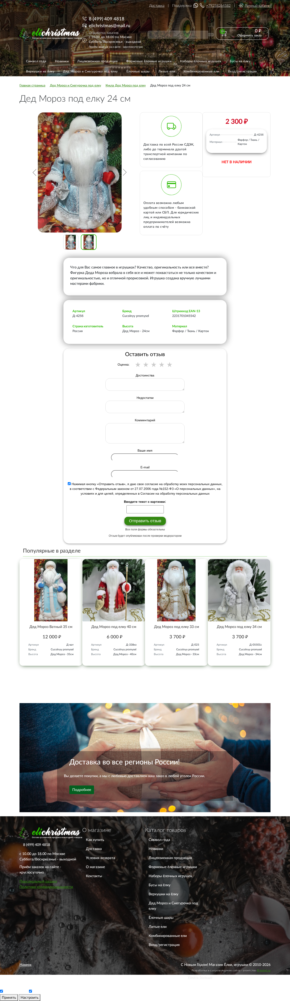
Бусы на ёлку (159, 885)
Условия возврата (100, 858)
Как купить (95, 840)
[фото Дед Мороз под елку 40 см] (113, 590)
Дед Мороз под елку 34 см (239, 627)
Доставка (156, 5)
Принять (9, 997)
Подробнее (81, 790)
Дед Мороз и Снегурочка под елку (173, 905)
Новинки (156, 849)
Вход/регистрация (164, 945)
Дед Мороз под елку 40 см (113, 627)
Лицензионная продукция (170, 858)
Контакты (94, 876)
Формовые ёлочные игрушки (173, 867)
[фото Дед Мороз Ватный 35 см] (51, 590)
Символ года (159, 840)
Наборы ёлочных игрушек (170, 876)
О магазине (95, 867)
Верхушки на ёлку (163, 894)
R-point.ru (264, 970)
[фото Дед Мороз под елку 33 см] (176, 590)
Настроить (30, 997)
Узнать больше (200, 977)
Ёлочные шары (161, 918)
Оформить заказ (249, 35)
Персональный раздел (38, 881)
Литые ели (158, 927)
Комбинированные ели (168, 936)
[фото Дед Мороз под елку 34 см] (239, 590)
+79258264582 (218, 5)
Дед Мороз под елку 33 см (176, 627)
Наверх (25, 965)
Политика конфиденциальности (46, 887)
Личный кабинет (258, 5)
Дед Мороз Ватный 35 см (50, 627)
